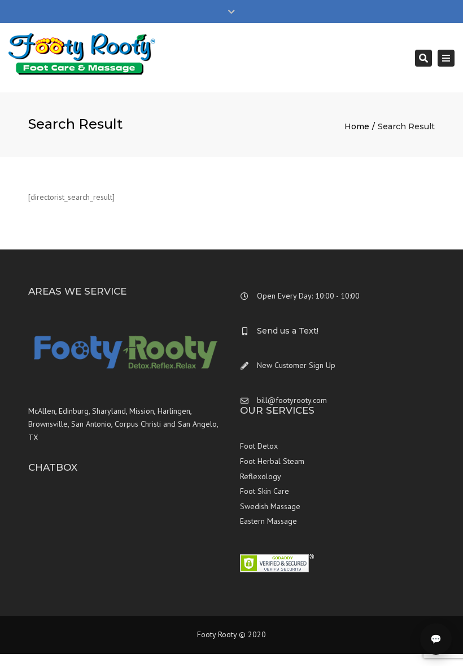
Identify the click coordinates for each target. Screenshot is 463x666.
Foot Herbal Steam (272, 461)
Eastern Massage (268, 521)
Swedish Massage (270, 506)
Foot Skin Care (264, 491)
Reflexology (260, 476)
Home (356, 126)
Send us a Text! (287, 331)
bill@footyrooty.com (292, 400)
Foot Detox (259, 446)
